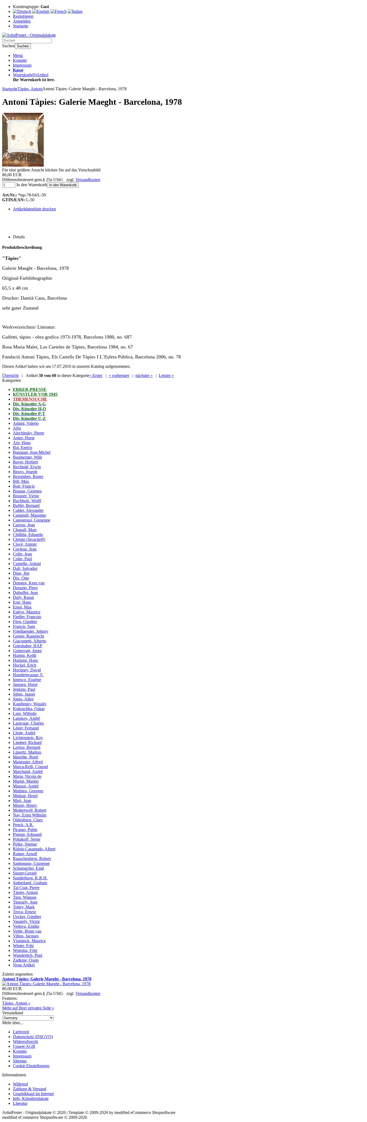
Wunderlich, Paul (27, 955)
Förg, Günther (25, 621)
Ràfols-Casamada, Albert (34, 849)
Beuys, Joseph (25, 471)
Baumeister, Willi (27, 457)
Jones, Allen (23, 699)
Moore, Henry (25, 805)
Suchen (23, 46)
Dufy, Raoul (23, 597)
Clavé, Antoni (25, 544)
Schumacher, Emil (28, 868)
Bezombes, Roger (28, 476)
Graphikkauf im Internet (33, 1093)
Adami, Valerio (26, 423)
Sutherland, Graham (30, 882)
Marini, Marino (26, 781)
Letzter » (166, 375)
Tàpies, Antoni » (16, 1003)
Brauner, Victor (26, 496)
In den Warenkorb (63, 185)
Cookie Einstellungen (31, 1065)
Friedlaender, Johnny (30, 631)
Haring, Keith (24, 655)
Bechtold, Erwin (27, 467)
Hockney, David (27, 670)
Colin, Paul (22, 558)
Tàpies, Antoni (25, 892)
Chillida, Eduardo (28, 534)
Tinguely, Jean (25, 902)
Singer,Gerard (25, 873)
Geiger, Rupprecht (28, 636)
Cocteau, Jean (25, 549)
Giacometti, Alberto (29, 641)
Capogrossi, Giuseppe (31, 520)
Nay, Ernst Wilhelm (29, 815)
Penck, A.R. (23, 824)
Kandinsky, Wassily (29, 704)
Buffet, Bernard (26, 505)
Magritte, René (25, 757)
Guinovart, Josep (27, 650)
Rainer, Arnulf (25, 853)
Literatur (20, 1103)
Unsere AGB (24, 1046)
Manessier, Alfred (28, 762)
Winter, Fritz (23, 945)
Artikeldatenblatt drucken (34, 209)
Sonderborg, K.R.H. (30, 878)
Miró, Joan (22, 800)
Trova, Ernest (24, 911)
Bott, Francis (24, 486)
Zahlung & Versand (29, 1089)
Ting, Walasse (25, 897)
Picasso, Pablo (25, 829)
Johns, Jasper (24, 694)
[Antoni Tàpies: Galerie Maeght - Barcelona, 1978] (23, 165)
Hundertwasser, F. (28, 675)
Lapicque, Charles (28, 723)
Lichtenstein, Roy (28, 737)
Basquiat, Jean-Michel (32, 452)
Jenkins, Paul (24, 689)
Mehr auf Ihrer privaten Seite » (28, 1008)
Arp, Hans (22, 442)
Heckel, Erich (24, 665)
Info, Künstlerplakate (31, 1098)
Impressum (22, 65)
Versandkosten (87, 179)
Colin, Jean (22, 554)
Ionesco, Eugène (27, 679)
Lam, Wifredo (25, 713)
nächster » (144, 375)
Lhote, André (24, 733)
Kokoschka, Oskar (29, 708)
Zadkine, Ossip (26, 960)
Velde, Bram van (27, 931)
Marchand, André (28, 771)
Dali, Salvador (25, 568)
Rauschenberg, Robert (32, 858)
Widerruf (20, 1084)
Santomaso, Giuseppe (31, 863)
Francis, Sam (24, 626)
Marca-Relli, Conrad (30, 766)
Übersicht (10, 375)
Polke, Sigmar (25, 844)
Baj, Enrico (22, 447)
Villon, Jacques (26, 936)
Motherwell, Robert (29, 810)
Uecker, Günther (27, 916)
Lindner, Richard (27, 742)
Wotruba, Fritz (25, 950)
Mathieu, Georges (28, 791)
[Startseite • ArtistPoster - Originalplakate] (29, 35)
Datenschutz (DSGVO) (33, 1036)
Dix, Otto (21, 578)
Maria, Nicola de (27, 776)
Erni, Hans (22, 602)
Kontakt (20, 60)
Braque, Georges (27, 491)
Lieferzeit (21, 1032)
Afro (17, 428)
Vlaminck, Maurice (29, 940)
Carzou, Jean (24, 525)
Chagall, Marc (25, 529)
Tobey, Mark (24, 907)
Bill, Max (21, 481)
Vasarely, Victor (26, 921)
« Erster (95, 375)
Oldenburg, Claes (28, 820)
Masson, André (26, 786)
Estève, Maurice (26, 612)
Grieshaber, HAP (27, 645)
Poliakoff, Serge (26, 839)
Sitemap (20, 1061)
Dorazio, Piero (25, 587)
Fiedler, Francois (27, 616)
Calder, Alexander (28, 510)
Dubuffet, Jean (25, 592)
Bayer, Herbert (25, 462)
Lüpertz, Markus (27, 752)
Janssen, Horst (25, 684)
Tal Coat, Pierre (26, 887)
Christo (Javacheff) (29, 539)
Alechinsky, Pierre (28, 433)
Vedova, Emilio (26, 926)
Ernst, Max (22, 607)
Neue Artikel (24, 965)
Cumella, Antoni (27, 563)
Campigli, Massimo (29, 515)
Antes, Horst (23, 438)
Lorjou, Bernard (26, 747)
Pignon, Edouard (27, 834)
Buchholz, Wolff (27, 500)
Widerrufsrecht (25, 1041)
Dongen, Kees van (29, 583)
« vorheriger (119, 375)
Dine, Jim (21, 573)
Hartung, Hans (25, 660)
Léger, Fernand (26, 728)
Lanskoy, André (26, 718)
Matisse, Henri (25, 795)
